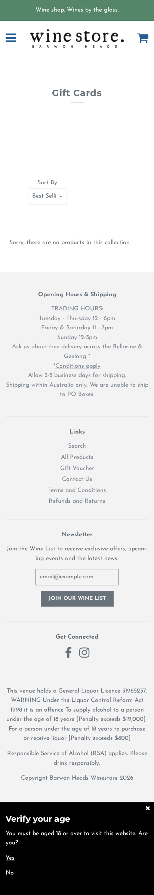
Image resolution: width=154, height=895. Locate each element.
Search (77, 446)
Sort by (47, 183)
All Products (77, 457)
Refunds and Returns (77, 501)
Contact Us (77, 479)
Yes (10, 858)
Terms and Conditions (77, 490)
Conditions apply (78, 366)
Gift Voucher (77, 469)
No (10, 873)
